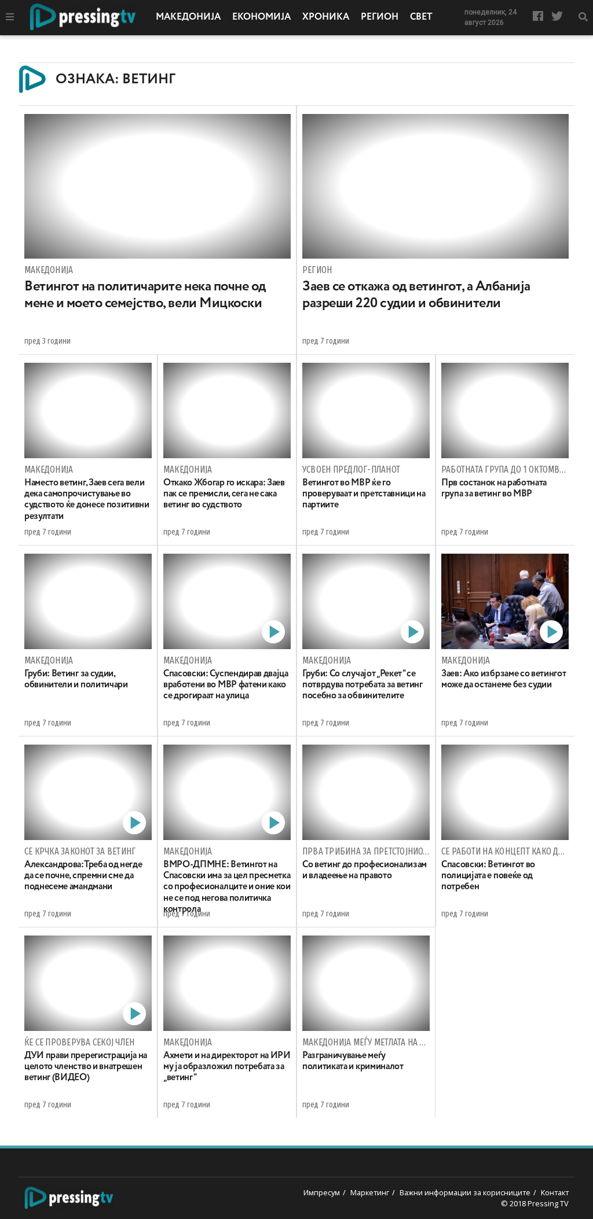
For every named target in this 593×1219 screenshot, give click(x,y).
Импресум (321, 1192)
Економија (261, 17)
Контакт (555, 1192)
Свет (421, 17)
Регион (379, 17)
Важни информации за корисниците (465, 1192)
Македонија (188, 17)
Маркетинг (369, 1192)
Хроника (325, 17)
